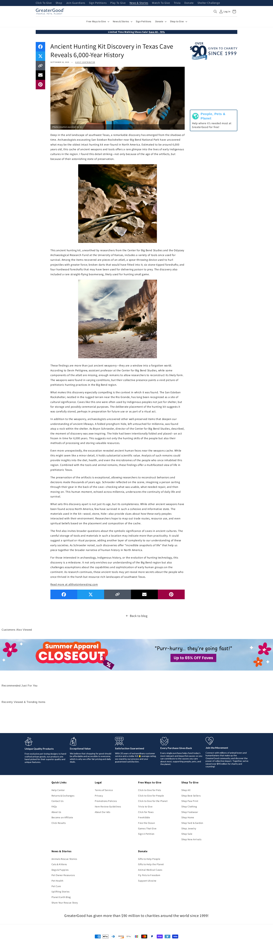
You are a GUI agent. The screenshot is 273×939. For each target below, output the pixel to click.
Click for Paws (145, 812)
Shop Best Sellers (190, 795)
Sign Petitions (97, 3)
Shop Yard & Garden (192, 822)
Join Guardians (75, 3)
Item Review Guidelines (108, 806)
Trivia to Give (145, 806)
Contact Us (58, 800)
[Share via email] (40, 75)
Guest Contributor (85, 62)
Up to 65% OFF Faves (193, 657)
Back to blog (139, 616)
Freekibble (144, 817)
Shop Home (187, 817)
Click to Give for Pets (149, 790)
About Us (56, 812)
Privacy (99, 795)
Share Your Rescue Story (65, 902)
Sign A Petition (146, 833)
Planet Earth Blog (61, 897)
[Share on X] (40, 56)
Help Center (58, 790)
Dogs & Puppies (60, 869)
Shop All (185, 790)
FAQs (54, 806)
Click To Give (44, 3)
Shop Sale (186, 833)
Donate (189, 3)
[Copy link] (40, 65)
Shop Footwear (189, 812)
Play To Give (118, 3)
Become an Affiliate (62, 817)
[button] (215, 11)
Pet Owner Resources (63, 875)
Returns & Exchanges (63, 795)
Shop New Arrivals (191, 839)
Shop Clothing (189, 806)
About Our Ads (102, 812)
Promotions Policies (106, 800)
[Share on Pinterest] (40, 84)
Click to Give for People (151, 795)
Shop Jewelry (188, 828)
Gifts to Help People (149, 858)
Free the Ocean (146, 822)
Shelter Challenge (208, 3)
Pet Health (57, 880)
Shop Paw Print (189, 800)
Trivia (177, 3)
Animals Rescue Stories (64, 858)
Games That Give (147, 828)
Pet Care (56, 886)
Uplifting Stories (61, 891)
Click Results (59, 822)
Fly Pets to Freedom (149, 875)
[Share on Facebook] (40, 46)
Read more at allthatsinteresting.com (74, 584)
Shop (59, 3)
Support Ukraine (147, 880)
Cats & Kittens (59, 864)
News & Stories (139, 3)
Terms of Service (104, 790)
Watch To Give (161, 3)
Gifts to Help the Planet (151, 864)
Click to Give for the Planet (152, 800)
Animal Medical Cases (150, 869)
